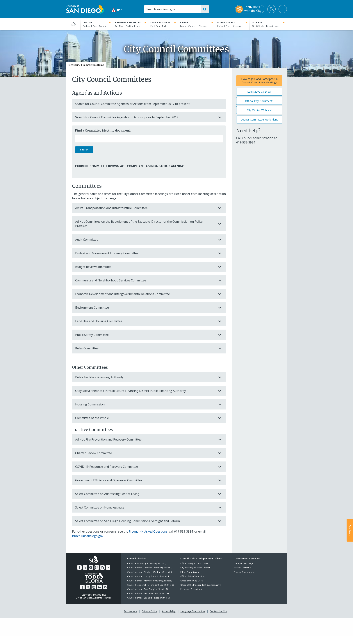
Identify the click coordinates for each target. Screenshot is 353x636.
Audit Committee (86, 240)
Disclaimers (130, 611)
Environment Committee (92, 308)
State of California (242, 567)
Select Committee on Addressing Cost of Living (107, 494)
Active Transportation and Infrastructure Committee (111, 208)
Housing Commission (90, 404)
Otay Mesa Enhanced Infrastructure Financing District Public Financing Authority (130, 391)
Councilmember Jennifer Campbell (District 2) (149, 567)
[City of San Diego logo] (85, 9)
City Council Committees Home (86, 65)
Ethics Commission (189, 572)
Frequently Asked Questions (148, 531)
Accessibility (168, 611)
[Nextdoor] (102, 567)
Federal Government (244, 572)
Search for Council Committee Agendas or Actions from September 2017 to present (132, 104)
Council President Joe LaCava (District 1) (146, 563)
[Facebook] (79, 567)
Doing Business (160, 22)
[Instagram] (97, 567)
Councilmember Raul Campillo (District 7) (147, 589)
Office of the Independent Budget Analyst (200, 584)
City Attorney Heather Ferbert (195, 567)
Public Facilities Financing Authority (99, 377)
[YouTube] (91, 567)
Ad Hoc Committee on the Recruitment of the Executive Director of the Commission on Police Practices (139, 224)
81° (116, 10)
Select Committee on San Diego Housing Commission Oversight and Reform (127, 521)
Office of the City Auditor (192, 576)
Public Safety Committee (92, 335)
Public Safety (226, 22)
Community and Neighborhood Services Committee (110, 280)
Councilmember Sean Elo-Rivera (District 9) (148, 597)
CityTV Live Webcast (259, 110)
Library (185, 22)
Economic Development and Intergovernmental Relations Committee (122, 294)
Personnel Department (191, 589)
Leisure (87, 22)
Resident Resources (128, 22)
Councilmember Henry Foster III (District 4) (148, 576)
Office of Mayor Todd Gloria (194, 563)
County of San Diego (244, 563)
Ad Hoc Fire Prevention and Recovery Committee (108, 439)
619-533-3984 (183, 531)
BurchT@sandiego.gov (87, 536)
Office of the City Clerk (191, 580)
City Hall (258, 22)
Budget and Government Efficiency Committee (106, 253)
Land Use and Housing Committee (98, 321)
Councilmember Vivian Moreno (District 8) (148, 593)
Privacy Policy (149, 611)
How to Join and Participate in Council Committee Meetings (259, 80)
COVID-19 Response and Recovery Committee (106, 467)
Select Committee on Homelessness (99, 507)
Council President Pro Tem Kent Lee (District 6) (150, 584)
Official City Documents (259, 101)
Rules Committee (87, 348)
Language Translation (193, 611)
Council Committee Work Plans (259, 119)
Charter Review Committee (93, 453)
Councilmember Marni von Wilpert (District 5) (149, 580)
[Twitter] (85, 567)
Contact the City (218, 611)
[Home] (73, 24)
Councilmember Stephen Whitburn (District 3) (149, 572)
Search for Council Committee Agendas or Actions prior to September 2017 (126, 117)
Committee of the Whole (92, 418)
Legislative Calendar (259, 91)
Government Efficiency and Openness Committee (108, 480)
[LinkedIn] (108, 567)
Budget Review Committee (93, 267)
